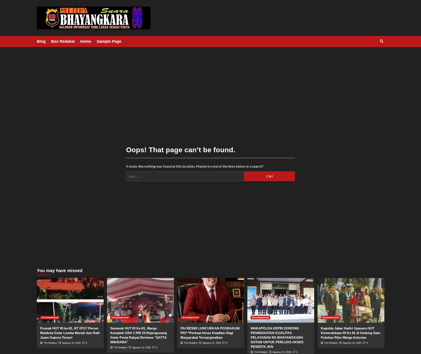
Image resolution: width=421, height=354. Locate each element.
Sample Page (109, 41)
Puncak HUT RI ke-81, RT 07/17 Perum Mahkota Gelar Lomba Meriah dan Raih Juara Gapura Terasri (70, 332)
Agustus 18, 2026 (352, 343)
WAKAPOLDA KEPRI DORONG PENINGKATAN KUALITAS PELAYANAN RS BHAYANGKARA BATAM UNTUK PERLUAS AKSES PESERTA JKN (277, 337)
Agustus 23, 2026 (71, 343)
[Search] (381, 41)
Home (85, 41)
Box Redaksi (63, 41)
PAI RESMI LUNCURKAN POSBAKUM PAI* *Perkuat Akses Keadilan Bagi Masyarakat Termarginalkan (210, 332)
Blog (41, 41)
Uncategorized (49, 317)
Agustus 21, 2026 (211, 343)
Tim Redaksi (50, 343)
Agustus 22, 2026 (141, 347)
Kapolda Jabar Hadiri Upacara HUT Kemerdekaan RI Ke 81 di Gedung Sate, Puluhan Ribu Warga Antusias (351, 332)
